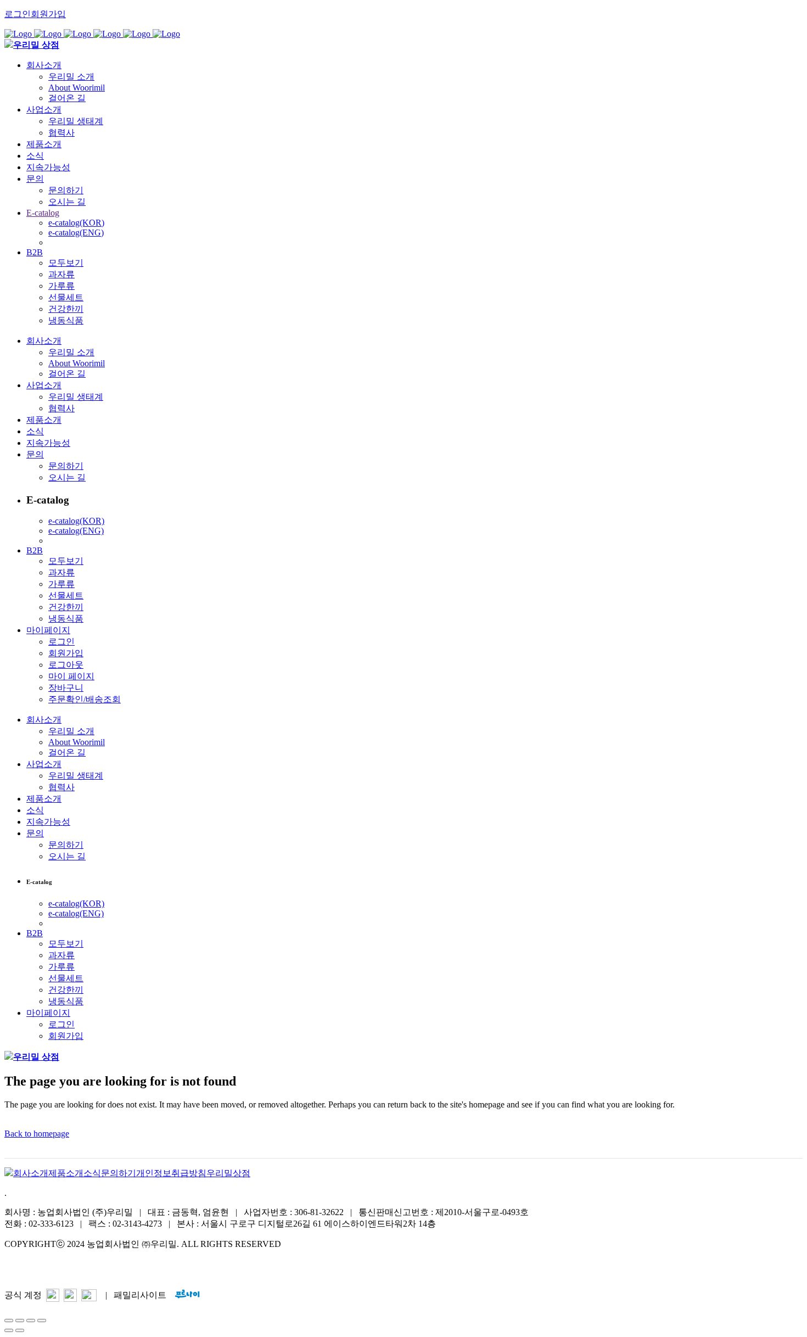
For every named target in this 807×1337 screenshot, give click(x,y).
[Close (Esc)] (8, 1320)
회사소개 (30, 1173)
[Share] (19, 1320)
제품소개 (65, 1173)
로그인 (17, 14)
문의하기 (118, 1173)
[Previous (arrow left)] (8, 1330)
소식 (92, 1173)
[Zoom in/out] (41, 1320)
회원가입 (48, 14)
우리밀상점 (228, 1173)
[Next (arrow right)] (19, 1330)
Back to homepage (36, 1133)
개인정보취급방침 (171, 1173)
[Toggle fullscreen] (30, 1320)
